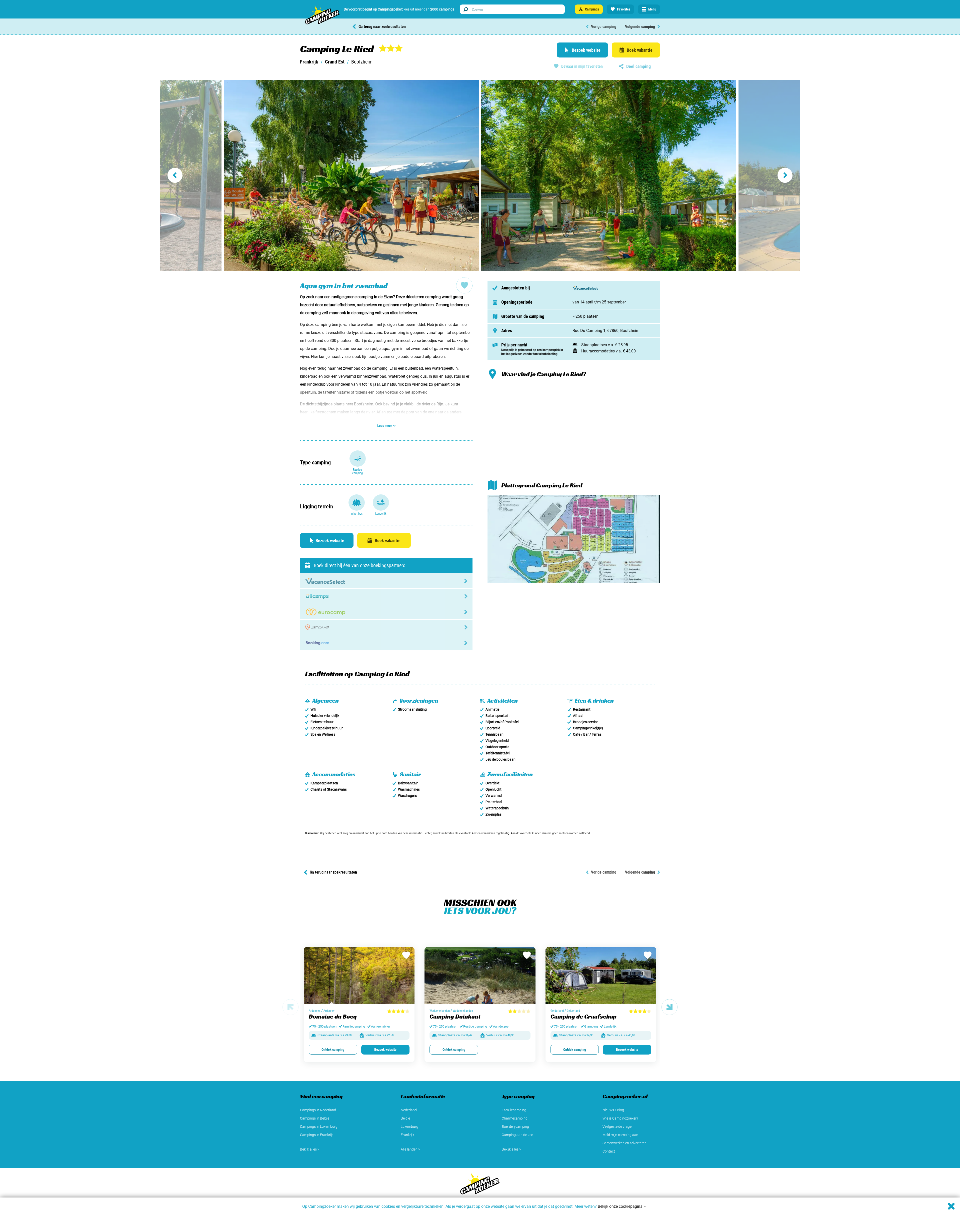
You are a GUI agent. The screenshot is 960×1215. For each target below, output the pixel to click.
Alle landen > (410, 1149)
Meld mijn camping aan (620, 1135)
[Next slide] (768, 175)
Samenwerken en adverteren (624, 1143)
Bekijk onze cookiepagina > (622, 1206)
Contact (608, 1151)
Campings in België (314, 1118)
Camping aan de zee (517, 1135)
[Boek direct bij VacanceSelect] (386, 580)
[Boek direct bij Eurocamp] (386, 611)
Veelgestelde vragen (618, 1127)
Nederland (409, 1110)
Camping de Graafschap (583, 1016)
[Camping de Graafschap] (601, 978)
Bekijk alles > (309, 1149)
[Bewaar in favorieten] (406, 955)
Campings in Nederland (318, 1110)
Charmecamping (515, 1118)
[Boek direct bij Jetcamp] (386, 627)
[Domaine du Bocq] (359, 978)
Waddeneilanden (440, 1011)
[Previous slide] (290, 1007)
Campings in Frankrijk (317, 1135)
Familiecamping (514, 1110)
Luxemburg (409, 1127)
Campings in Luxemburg (319, 1127)
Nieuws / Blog (613, 1110)
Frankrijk (309, 62)
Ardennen (314, 1011)
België (405, 1118)
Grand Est (334, 62)
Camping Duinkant (455, 1016)
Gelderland (557, 1011)
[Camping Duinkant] (479, 978)
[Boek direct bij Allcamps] (386, 596)
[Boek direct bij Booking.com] (386, 642)
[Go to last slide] (192, 175)
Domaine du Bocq (333, 1016)
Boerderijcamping (515, 1127)
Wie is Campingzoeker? (620, 1118)
